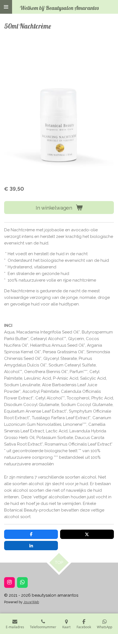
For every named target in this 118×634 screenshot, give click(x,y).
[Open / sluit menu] (6, 7)
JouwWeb (31, 602)
